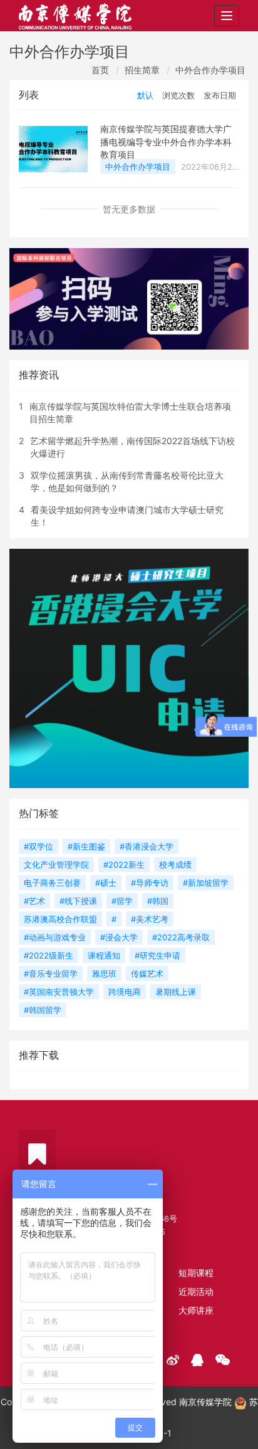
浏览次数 (178, 95)
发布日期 (220, 95)
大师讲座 (196, 1310)
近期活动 (196, 1291)
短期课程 (196, 1272)
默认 (145, 95)
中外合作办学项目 (210, 70)
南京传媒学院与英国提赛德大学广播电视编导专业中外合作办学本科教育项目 (166, 141)
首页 (100, 70)
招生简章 (142, 70)
